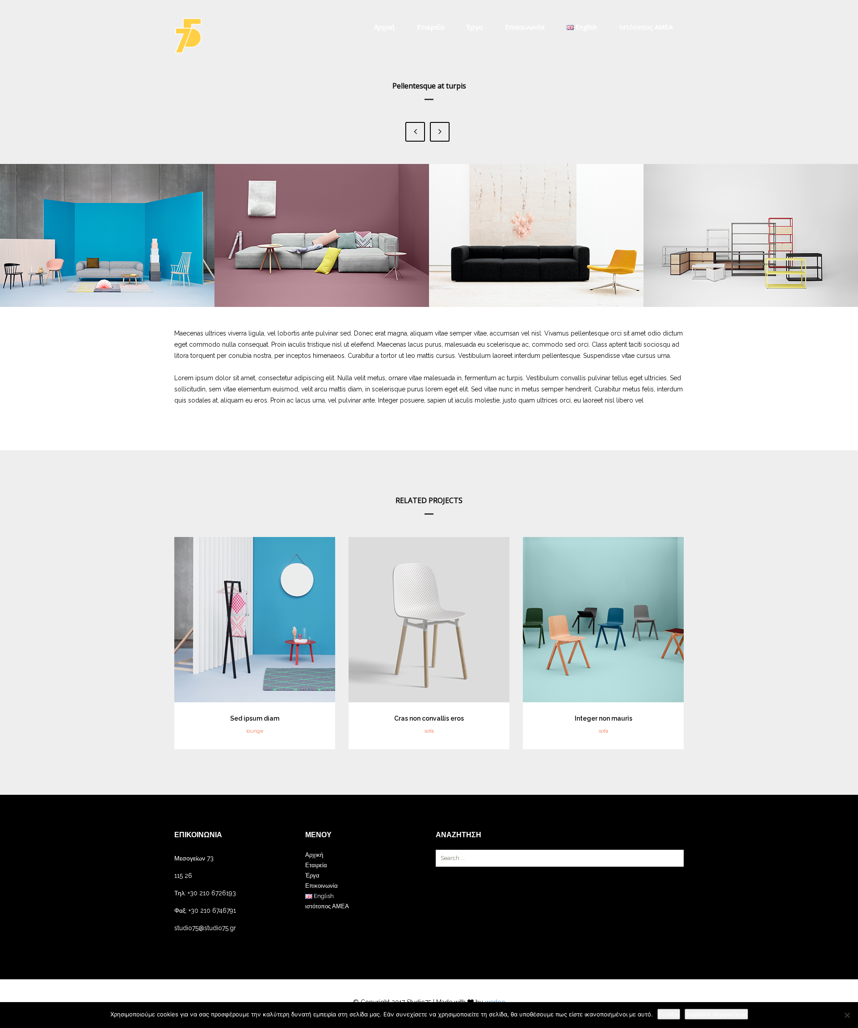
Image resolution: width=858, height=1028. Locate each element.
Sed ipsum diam (254, 718)
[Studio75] (188, 36)
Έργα (475, 26)
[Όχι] (846, 1015)
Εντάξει (668, 1014)
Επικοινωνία (524, 26)
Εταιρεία (430, 26)
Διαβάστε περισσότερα (716, 1014)
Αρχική (384, 26)
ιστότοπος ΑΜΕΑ (646, 26)
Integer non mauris (603, 718)
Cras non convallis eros (429, 718)
